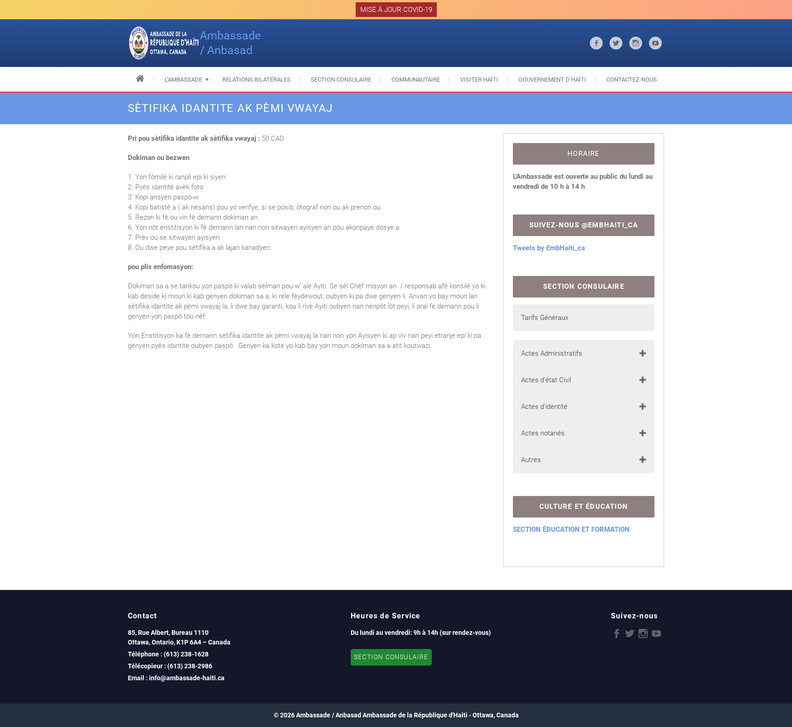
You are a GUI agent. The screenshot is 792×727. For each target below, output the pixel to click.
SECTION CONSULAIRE (391, 657)
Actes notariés (543, 433)
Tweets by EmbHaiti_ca (549, 248)
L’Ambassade (183, 79)
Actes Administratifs (551, 353)
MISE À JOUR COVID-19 (396, 10)
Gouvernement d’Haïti (552, 79)
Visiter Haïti (479, 79)
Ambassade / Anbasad (230, 43)
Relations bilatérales (256, 79)
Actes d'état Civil (546, 380)
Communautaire (415, 79)
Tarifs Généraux (544, 318)
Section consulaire (341, 79)
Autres (531, 460)
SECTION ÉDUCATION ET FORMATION (571, 529)
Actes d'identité (544, 406)
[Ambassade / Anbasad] (164, 43)
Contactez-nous (631, 79)
